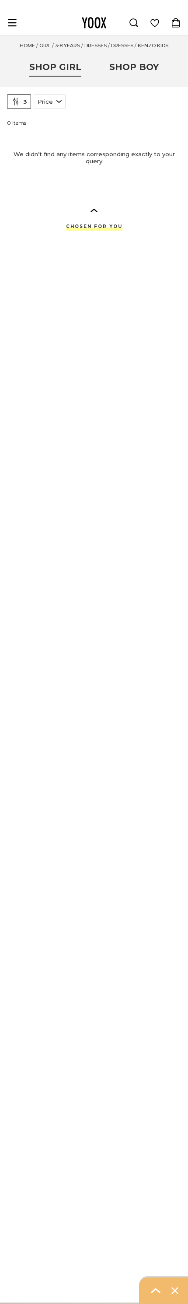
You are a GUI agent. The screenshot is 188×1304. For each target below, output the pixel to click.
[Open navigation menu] (12, 23)
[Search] (134, 23)
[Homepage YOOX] (94, 23)
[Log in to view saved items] (155, 23)
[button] (94, 210)
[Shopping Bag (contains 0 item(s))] (176, 23)
